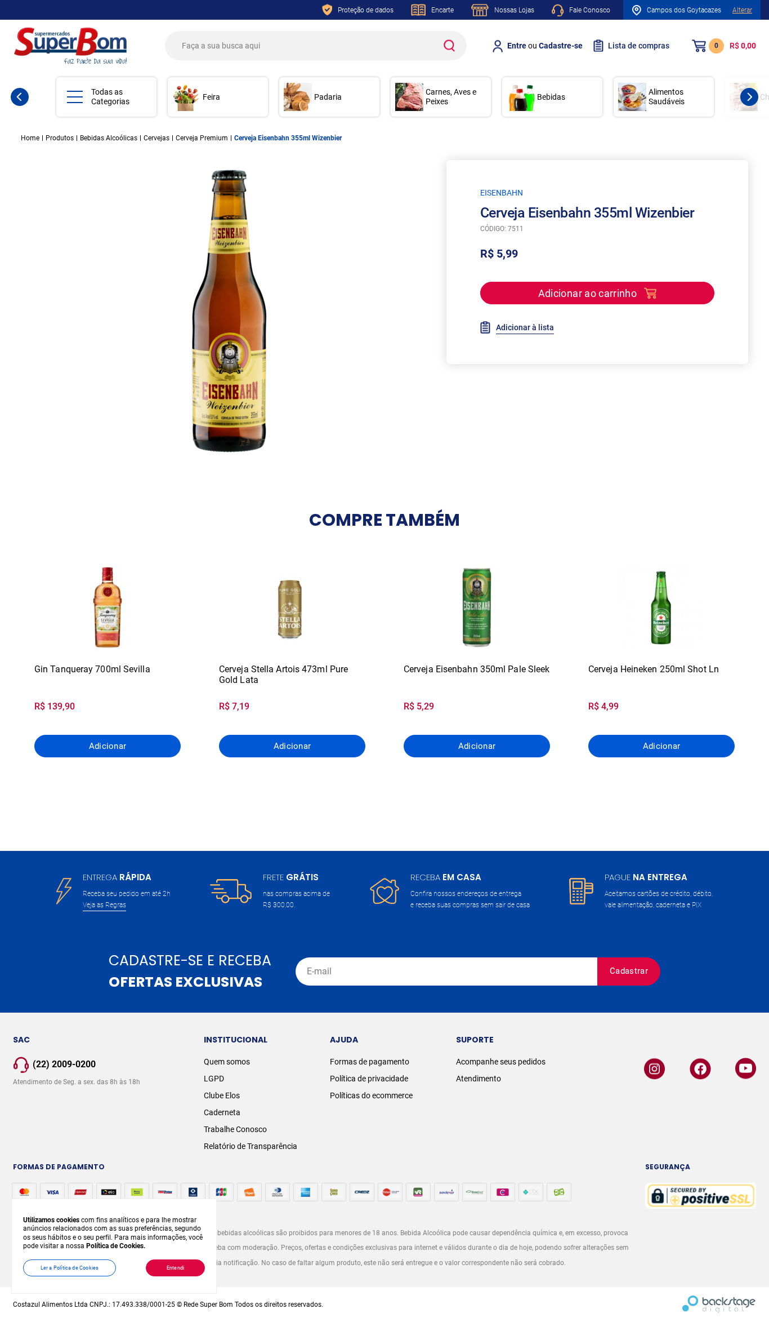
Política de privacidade (369, 1078)
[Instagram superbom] (654, 1069)
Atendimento (478, 1078)
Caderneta (222, 1112)
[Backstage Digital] (719, 1305)
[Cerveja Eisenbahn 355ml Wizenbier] (229, 311)
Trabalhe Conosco (235, 1129)
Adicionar (108, 746)
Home (30, 138)
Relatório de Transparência (250, 1146)
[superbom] (70, 45)
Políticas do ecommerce (371, 1095)
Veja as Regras (104, 905)
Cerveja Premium (202, 138)
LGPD (214, 1078)
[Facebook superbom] (700, 1069)
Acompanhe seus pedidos (501, 1061)
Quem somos (227, 1061)
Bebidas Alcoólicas (108, 138)
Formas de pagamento (369, 1061)
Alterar (742, 10)
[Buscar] (448, 45)
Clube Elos (222, 1095)
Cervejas (156, 138)
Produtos (60, 138)
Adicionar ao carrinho (587, 293)
